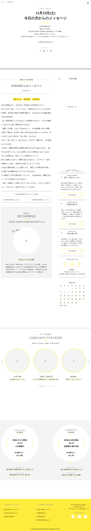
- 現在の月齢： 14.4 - (72, 106)
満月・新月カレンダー (43, 509)
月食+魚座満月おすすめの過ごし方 (71, 469)
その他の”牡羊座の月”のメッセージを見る (26, 194)
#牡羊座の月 (36, 99)
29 (72, 302)
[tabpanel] (17, 366)
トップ (2, 2)
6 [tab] (52, 384)
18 (83, 295)
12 (60, 295)
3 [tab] (44, 384)
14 (68, 295)
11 (83, 292)
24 (80, 299)
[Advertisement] (45, 60)
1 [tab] (39, 384)
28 (68, 302)
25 (83, 299)
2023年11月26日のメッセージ (41, 199)
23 (76, 299)
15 (72, 295)
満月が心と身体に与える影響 (71, 475)
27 (64, 302)
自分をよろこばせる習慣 (26, 259)
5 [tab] (49, 384)
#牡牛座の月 (27, 99)
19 (60, 299)
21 (68, 299)
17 (80, 295)
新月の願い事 (72, 233)
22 (72, 299)
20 (64, 299)
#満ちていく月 (17, 99)
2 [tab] (41, 384)
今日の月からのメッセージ (11, 509)
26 (60, 302)
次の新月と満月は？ (9, 516)
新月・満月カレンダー (72, 177)
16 (76, 295)
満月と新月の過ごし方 (43, 520)
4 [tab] (47, 384)
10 (80, 292)
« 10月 (61, 305)
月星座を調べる (72, 204)
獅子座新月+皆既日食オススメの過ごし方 (20, 469)
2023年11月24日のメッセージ (11, 199)
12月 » (65, 305)
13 (64, 295)
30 (76, 302)
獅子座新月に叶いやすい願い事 (20, 474)
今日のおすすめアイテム (11, 513)
